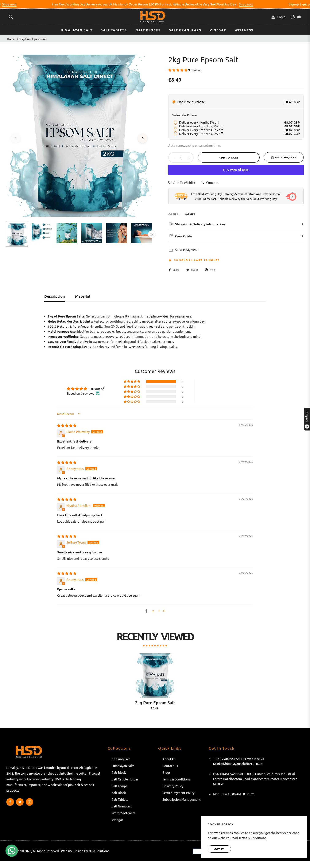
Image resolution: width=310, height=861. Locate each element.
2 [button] (153, 611)
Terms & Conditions (176, 779)
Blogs (166, 772)
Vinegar (117, 820)
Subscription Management (181, 799)
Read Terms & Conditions (248, 838)
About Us (169, 759)
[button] (11, 17)
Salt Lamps (119, 786)
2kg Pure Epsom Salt (155, 702)
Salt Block (119, 772)
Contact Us (170, 766)
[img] (66, 425)
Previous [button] (15, 138)
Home (11, 39)
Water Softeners (123, 813)
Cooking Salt (121, 759)
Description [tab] (54, 296)
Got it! (219, 849)
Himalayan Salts (123, 766)
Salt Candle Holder (125, 779)
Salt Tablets (120, 799)
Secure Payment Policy (178, 793)
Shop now (231, 4)
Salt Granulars (122, 806)
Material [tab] (82, 296)
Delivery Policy (172, 786)
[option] (79, 136)
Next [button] (142, 138)
